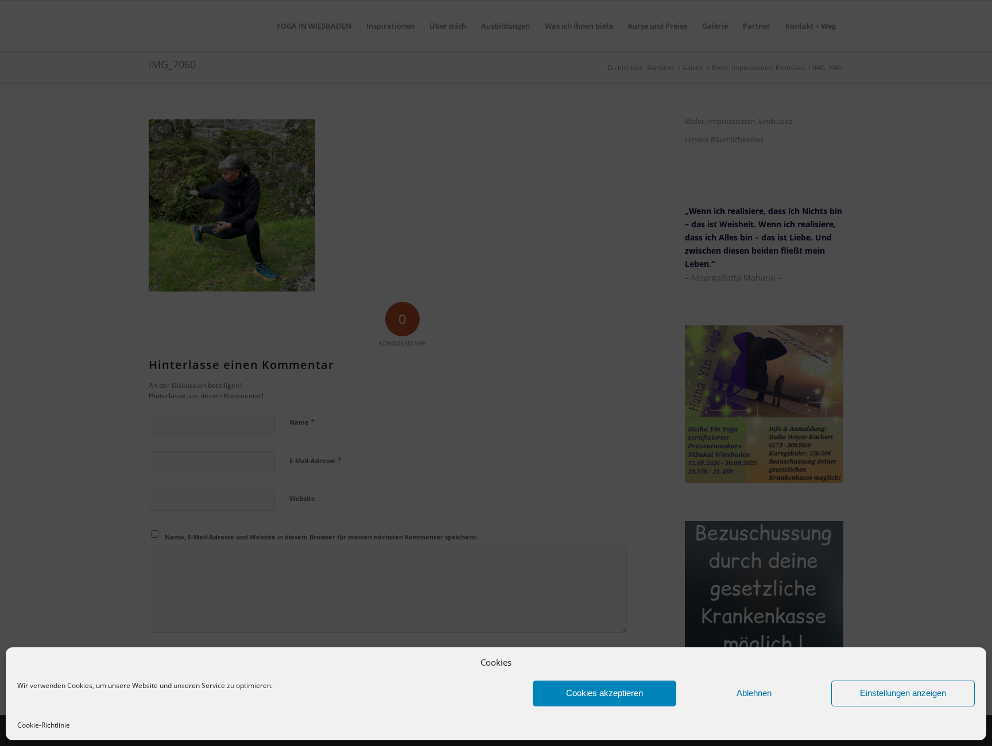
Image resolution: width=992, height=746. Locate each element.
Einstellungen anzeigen (903, 693)
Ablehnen (754, 693)
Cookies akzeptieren (604, 693)
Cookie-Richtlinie (43, 725)
